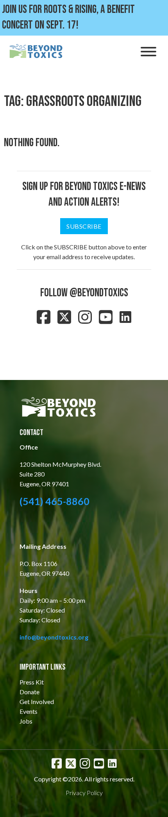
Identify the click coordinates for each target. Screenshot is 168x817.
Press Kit (32, 682)
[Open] (148, 51)
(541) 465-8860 (54, 501)
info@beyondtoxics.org (54, 637)
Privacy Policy (84, 792)
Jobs (26, 721)
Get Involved (37, 701)
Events (29, 711)
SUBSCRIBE (84, 226)
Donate (29, 691)
